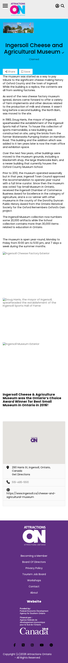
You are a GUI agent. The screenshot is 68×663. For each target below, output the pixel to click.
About (34, 592)
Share (11, 71)
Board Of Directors (34, 562)
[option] (18, 27)
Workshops (34, 580)
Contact (34, 586)
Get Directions (21, 474)
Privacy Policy (34, 568)
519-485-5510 (20, 482)
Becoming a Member (34, 556)
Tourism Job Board (34, 574)
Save (26, 71)
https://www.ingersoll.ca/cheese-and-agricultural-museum (31, 494)
